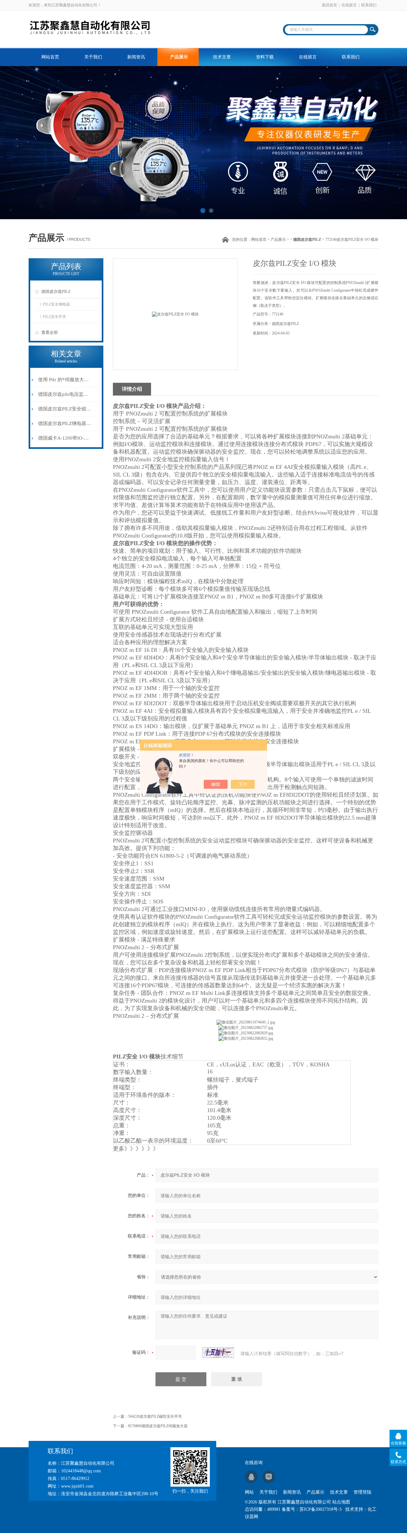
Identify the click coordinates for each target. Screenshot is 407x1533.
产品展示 (179, 57)
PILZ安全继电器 (56, 304)
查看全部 (49, 332)
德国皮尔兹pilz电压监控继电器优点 (64, 394)
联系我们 (368, 5)
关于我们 (93, 57)
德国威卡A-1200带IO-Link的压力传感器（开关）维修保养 (64, 438)
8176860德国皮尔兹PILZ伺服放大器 (158, 1426)
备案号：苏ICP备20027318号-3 (311, 1509)
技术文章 (222, 57)
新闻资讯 (136, 57)
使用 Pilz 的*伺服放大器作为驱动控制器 (64, 379)
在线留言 (349, 5)
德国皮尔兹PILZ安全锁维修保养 (64, 408)
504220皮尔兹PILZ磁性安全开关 (155, 1416)
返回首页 (329, 5)
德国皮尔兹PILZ (56, 291)
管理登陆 (362, 1492)
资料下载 (265, 57)
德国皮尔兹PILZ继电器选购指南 (64, 423)
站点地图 (341, 1502)
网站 (249, 1492)
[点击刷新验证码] (218, 1352)
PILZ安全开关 (54, 316)
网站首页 (50, 57)
